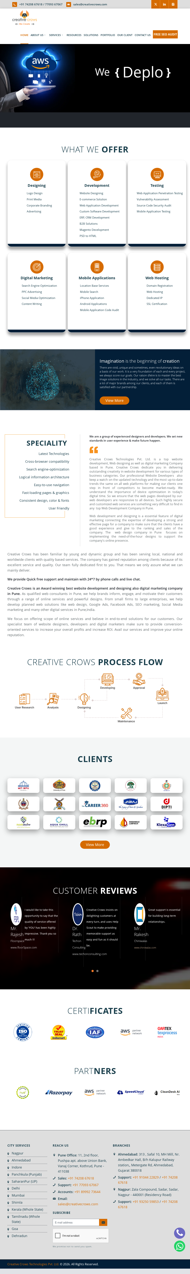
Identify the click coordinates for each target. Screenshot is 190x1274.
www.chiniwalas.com (131, 947)
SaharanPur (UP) (24, 1181)
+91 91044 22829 (146, 1177)
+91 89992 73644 (87, 1192)
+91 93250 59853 (146, 1201)
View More (114, 400)
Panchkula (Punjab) (27, 1174)
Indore (17, 1167)
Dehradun (19, 1236)
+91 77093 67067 (86, 1185)
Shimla (17, 1202)
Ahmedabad (21, 1160)
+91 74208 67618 (30, 4)
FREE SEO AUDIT (165, 34)
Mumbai (18, 1195)
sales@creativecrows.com (90, 4)
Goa (15, 1228)
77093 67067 (54, 4)
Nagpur (17, 1153)
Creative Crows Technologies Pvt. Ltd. (33, 1264)
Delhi (16, 1188)
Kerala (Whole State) (27, 1209)
